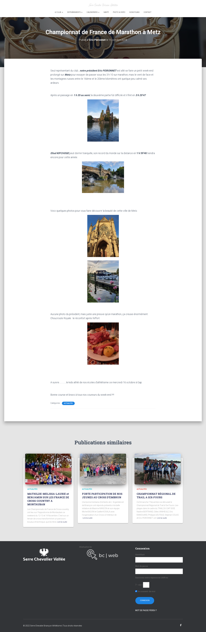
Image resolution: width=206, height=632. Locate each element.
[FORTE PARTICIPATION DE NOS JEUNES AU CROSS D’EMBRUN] (103, 469)
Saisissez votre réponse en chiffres (151, 578)
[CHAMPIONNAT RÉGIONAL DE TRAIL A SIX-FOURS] (158, 469)
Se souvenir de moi (146, 591)
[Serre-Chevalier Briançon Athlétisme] (103, 4)
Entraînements (74, 12)
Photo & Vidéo (119, 12)
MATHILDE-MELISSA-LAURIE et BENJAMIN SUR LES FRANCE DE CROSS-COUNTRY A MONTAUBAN (48, 499)
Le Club (58, 12)
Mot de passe (141, 566)
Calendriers (92, 12)
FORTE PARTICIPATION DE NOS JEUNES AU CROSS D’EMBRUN (102, 495)
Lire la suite (62, 522)
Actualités (68, 403)
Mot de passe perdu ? (146, 610)
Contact (147, 12)
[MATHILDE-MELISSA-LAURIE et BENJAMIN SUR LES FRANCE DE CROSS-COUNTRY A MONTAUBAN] (48, 469)
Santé (106, 12)
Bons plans (134, 12)
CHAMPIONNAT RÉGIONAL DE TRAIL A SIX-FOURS (156, 495)
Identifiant (140, 554)
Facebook (181, 625)
